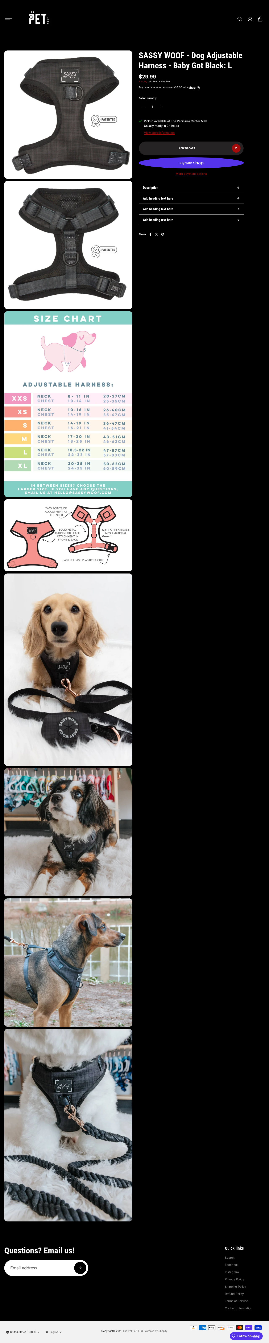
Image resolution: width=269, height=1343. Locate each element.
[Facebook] (150, 234)
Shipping (143, 81)
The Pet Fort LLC (133, 1330)
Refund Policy (234, 1293)
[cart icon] (260, 19)
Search (230, 1257)
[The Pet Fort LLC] (38, 19)
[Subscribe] (80, 1268)
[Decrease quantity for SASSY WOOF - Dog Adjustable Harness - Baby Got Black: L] (144, 107)
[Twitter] (156, 234)
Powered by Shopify (155, 1330)
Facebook (232, 1264)
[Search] (239, 19)
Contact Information (238, 1308)
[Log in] (249, 19)
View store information (159, 132)
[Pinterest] (162, 234)
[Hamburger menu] (8, 19)
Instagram (232, 1272)
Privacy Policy (234, 1279)
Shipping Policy (235, 1286)
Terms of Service (236, 1301)
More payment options (191, 173)
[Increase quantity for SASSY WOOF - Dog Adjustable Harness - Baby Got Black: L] (161, 107)
